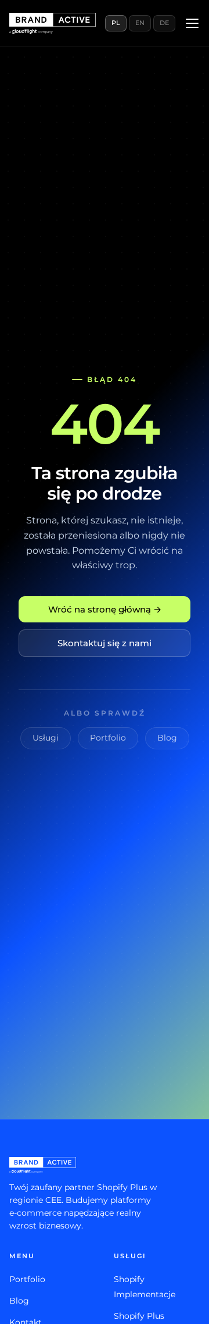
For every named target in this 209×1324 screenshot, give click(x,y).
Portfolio (108, 737)
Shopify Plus (139, 1316)
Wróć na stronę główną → (104, 609)
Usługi (46, 737)
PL (115, 23)
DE (164, 23)
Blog (167, 737)
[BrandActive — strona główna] (52, 23)
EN (140, 23)
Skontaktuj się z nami (104, 643)
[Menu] (192, 23)
